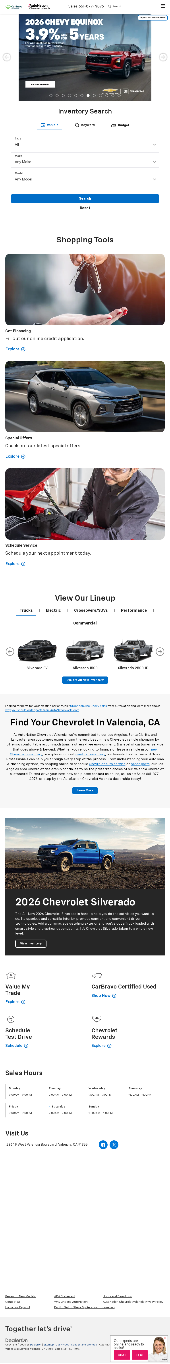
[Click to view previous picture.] (7, 57)
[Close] (165, 1338)
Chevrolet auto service (107, 764)
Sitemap (48, 1345)
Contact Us (13, 1302)
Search (85, 199)
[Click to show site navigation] (163, 7)
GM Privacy (62, 1345)
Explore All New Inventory (85, 680)
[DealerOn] (16, 1340)
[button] (51, 95)
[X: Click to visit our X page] (114, 1144)
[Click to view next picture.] (163, 57)
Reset (85, 208)
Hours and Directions (117, 1296)
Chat (122, 1355)
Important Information (153, 18)
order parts (140, 764)
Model (19, 173)
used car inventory (90, 754)
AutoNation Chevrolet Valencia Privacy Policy (133, 1302)
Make (18, 156)
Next (160, 651)
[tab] (49, 125)
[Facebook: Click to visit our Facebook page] (103, 1144)
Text (140, 1355)
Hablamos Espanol (17, 1307)
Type (18, 139)
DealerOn (35, 1345)
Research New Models (20, 1296)
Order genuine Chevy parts (88, 706)
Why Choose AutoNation (71, 1302)
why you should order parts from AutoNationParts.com (42, 710)
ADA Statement (64, 1296)
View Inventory (31, 943)
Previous (10, 651)
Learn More (85, 790)
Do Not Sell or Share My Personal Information (84, 1307)
